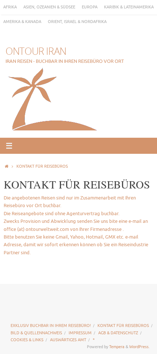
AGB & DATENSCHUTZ (118, 332)
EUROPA (89, 7)
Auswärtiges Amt (68, 339)
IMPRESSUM (80, 332)
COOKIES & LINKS (27, 339)
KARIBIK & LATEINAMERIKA (129, 7)
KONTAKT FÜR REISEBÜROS (123, 325)
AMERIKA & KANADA (22, 21)
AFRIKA (10, 7)
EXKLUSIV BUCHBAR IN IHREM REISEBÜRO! (51, 325)
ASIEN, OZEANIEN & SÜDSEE (49, 7)
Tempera (117, 346)
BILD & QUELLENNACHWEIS (36, 332)
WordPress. (139, 346)
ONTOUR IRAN (35, 51)
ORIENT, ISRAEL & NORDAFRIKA (77, 21)
